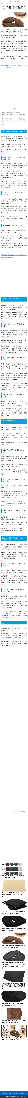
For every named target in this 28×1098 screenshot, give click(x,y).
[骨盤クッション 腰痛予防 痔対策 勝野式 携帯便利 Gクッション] (14, 20)
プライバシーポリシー (6, 1096)
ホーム (2, 3)
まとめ (3, 124)
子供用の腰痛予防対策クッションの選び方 (12, 118)
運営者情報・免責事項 (15, 1096)
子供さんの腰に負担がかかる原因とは (11, 112)
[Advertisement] (14, 88)
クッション (8, 3)
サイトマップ (23, 1096)
